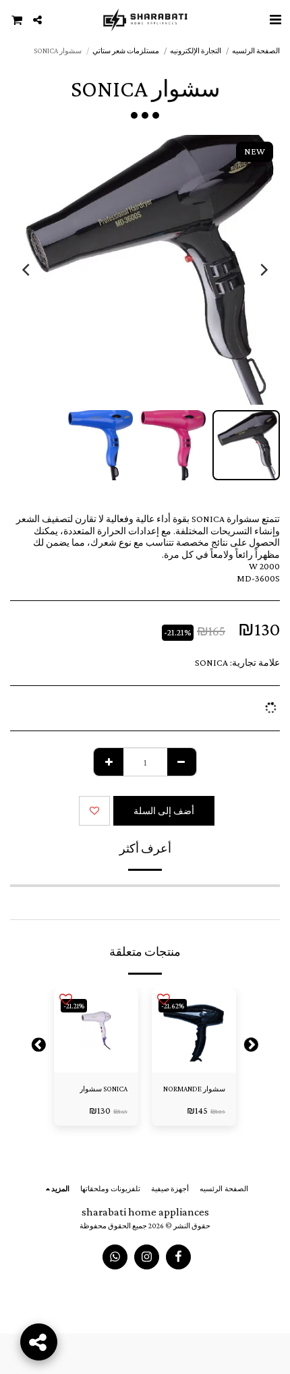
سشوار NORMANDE (194, 1089)
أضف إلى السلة (190, 1062)
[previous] (263, 270)
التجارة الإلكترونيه (195, 51)
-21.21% (73, 1006)
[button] (275, 19)
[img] (194, 1030)
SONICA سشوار (103, 1089)
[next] (27, 270)
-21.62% (172, 1006)
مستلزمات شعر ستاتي (125, 51)
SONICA (211, 662)
